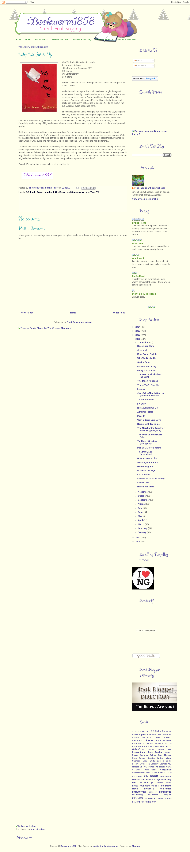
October (142, 496)
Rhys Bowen (158, 773)
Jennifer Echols (148, 755)
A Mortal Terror (145, 412)
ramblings (165, 791)
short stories (164, 799)
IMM (169, 749)
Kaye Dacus (138, 758)
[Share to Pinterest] (94, 188)
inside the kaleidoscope (105, 846)
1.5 (134, 732)
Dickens (149, 740)
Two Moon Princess (147, 381)
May (140, 516)
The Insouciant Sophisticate (150, 188)
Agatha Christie (147, 734)
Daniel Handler (44, 192)
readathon (153, 795)
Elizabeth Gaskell (163, 743)
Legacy (141, 389)
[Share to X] (88, 188)
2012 (138, 335)
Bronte (135, 738)
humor (156, 786)
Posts (139, 60)
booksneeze (165, 776)
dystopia (161, 779)
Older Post (119, 313)
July (140, 508)
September (144, 500)
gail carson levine (161, 783)
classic (136, 779)
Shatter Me (143, 482)
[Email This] (82, 188)
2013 (138, 331)
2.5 (139, 731)
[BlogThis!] (85, 188)
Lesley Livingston (141, 764)
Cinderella (137, 741)
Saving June (143, 362)
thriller (141, 802)
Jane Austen (155, 752)
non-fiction (165, 789)
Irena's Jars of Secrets (149, 448)
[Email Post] (77, 188)
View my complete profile (145, 199)
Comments (141, 65)
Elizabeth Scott (157, 746)
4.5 (161, 731)
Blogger (136, 846)
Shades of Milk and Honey (150, 478)
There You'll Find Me (148, 385)
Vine (92, 192)
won (154, 802)
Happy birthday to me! (148, 424)
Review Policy (41, 39)
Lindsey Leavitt (159, 764)
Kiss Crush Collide (147, 354)
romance (150, 798)
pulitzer (153, 792)
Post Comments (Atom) (79, 322)
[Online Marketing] (26, 826)
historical (138, 785)
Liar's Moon (143, 474)
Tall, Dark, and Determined (144, 453)
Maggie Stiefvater (141, 767)
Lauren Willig (164, 761)
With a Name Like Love (149, 420)
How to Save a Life (147, 458)
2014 (138, 327)
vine (148, 801)
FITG (168, 746)
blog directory (38, 829)
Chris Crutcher (163, 738)
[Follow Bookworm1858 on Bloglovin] (145, 80)
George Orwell (156, 749)
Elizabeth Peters (140, 746)
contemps (146, 779)
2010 (138, 537)
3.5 (27, 192)
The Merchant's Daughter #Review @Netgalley (150, 429)
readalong (137, 794)
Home (18, 39)
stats (135, 802)
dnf (153, 780)
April (140, 520)
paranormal (139, 791)
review (85, 192)
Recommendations (141, 773)
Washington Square (147, 462)
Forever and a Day (146, 366)
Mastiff (141, 416)
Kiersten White (155, 758)
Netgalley (165, 769)
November (143, 492)
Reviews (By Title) (60, 39)
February (143, 528)
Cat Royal (147, 738)
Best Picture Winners (126, 39)
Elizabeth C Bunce (142, 744)
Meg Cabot (151, 770)
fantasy (143, 782)
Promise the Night (146, 470)
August (142, 504)
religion (167, 795)
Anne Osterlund (163, 735)
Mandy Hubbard (157, 767)
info (162, 786)
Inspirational (138, 752)
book (32, 192)
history (149, 786)
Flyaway (141, 404)
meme (168, 786)
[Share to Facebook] (91, 188)
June (141, 512)
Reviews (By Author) (82, 39)
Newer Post (27, 313)
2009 (138, 541)
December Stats (146, 346)
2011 (138, 339)
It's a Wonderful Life (148, 408)
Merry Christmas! (146, 370)
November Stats (145, 486)
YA (97, 192)
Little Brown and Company (67, 192)
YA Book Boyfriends (104, 39)
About (28, 39)
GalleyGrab (138, 749)
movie (135, 789)
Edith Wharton (163, 741)
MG (169, 764)
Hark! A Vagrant (145, 466)
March (141, 524)
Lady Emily (148, 761)
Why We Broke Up (146, 358)
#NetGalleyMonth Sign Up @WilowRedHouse (150, 394)
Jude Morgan (164, 755)
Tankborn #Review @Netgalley (147, 442)
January (142, 532)
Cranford (142, 350)
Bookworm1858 (68, 846)
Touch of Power (145, 399)
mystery (149, 788)
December (143, 342)
